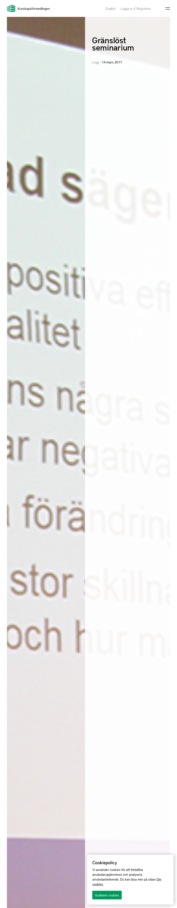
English (111, 8)
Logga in (126, 8)
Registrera (144, 8)
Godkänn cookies (107, 895)
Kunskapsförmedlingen (34, 8)
